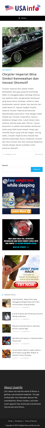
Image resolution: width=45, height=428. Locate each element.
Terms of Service (31, 421)
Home (10, 421)
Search (5, 165)
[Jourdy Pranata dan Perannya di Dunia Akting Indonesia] (6, 316)
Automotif (7, 70)
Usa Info (37, 425)
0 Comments (25, 307)
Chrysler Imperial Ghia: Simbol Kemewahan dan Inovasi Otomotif (20, 78)
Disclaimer (18, 421)
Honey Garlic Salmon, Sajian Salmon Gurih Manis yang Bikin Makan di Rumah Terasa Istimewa (26, 352)
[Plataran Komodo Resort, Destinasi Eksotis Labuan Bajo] (6, 328)
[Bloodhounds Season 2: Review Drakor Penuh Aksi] (6, 341)
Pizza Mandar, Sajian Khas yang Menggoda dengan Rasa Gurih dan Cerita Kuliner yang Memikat (26, 302)
